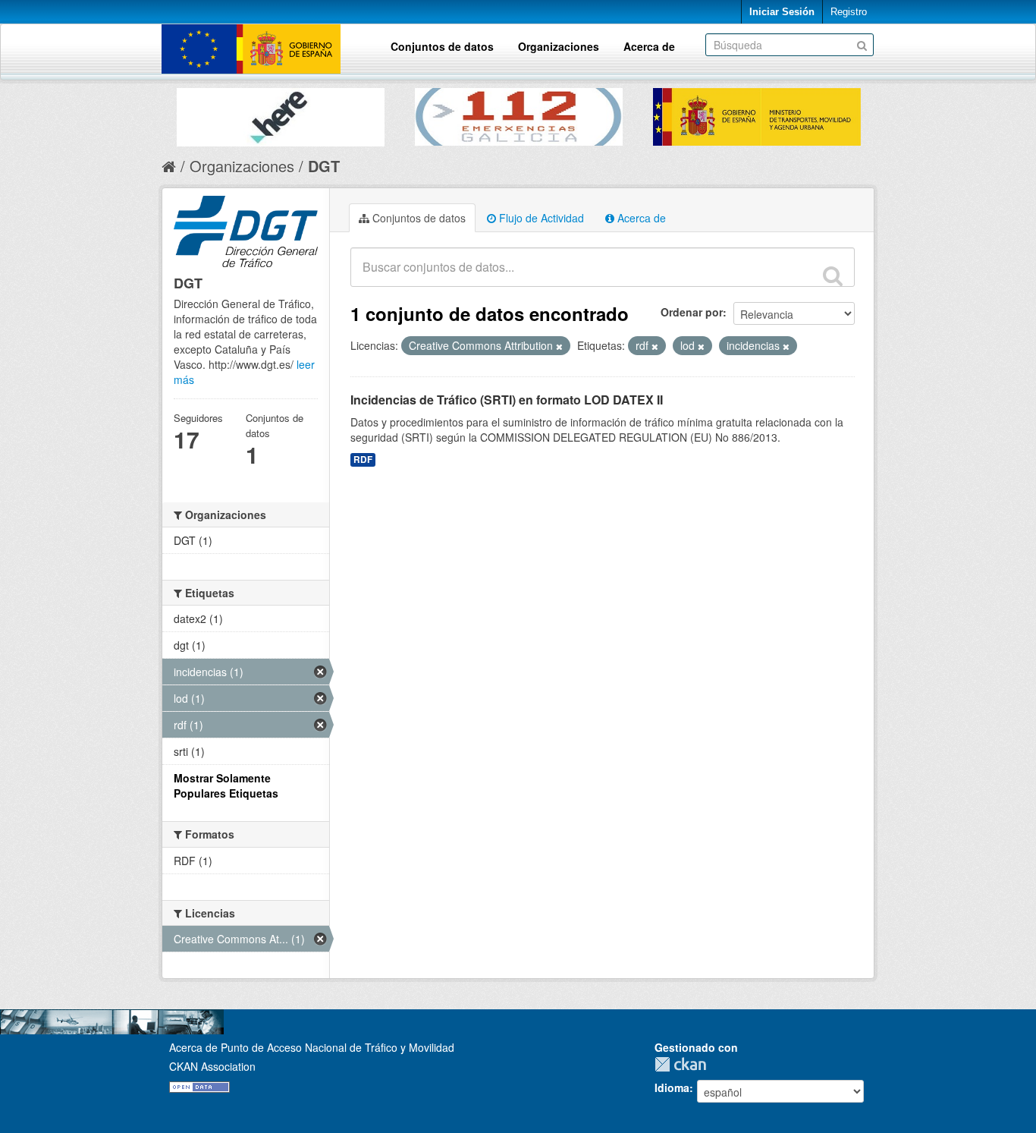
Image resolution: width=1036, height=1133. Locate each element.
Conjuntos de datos (442, 46)
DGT (324, 166)
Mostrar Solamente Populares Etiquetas (226, 785)
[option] (281, 113)
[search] (832, 275)
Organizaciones (558, 46)
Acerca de (649, 46)
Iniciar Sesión (782, 11)
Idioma (672, 1087)
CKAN (684, 1064)
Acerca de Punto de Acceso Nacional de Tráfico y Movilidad (311, 1047)
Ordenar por (692, 311)
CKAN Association (212, 1066)
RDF (362, 459)
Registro (848, 11)
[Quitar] (559, 346)
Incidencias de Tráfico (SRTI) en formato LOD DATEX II (506, 399)
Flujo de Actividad (540, 217)
